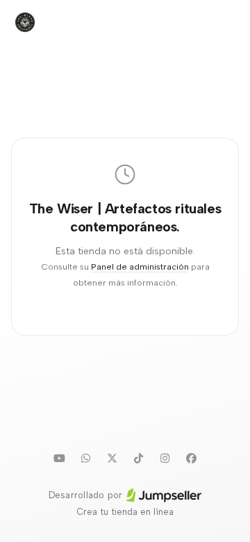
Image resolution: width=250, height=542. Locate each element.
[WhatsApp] (85, 457)
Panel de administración (140, 266)
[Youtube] (59, 457)
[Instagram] (164, 457)
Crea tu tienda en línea (125, 512)
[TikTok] (138, 457)
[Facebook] (190, 457)
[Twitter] (111, 457)
